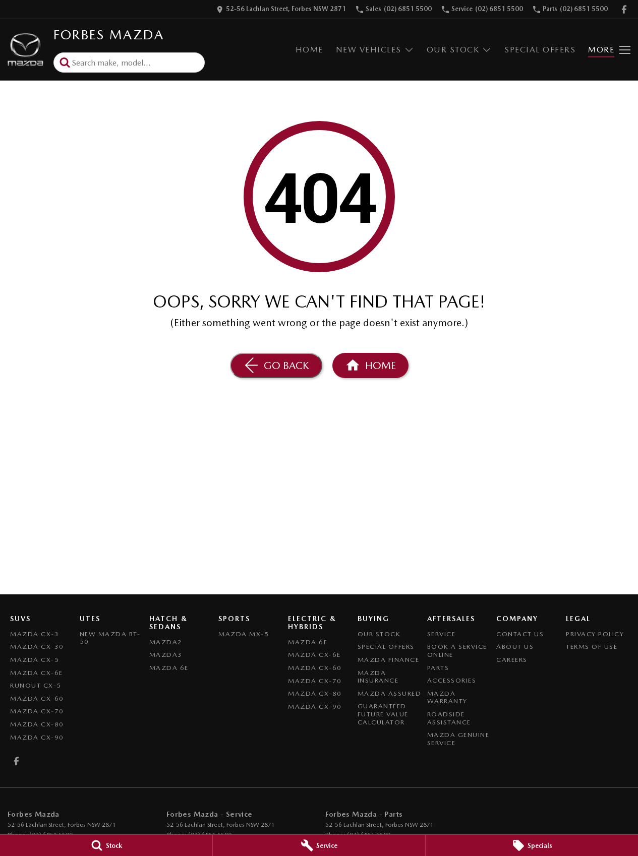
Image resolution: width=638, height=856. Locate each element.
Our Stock (453, 49)
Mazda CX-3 (34, 634)
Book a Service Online (457, 650)
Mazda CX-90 (37, 737)
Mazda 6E (169, 667)
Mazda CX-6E (36, 673)
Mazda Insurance (378, 677)
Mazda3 (166, 654)
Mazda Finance (389, 659)
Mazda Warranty (447, 697)
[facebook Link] (624, 9)
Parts (438, 667)
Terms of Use (591, 646)
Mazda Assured (390, 693)
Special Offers (539, 49)
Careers (512, 659)
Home (309, 49)
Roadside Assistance (449, 718)
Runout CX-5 (36, 685)
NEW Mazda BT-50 (110, 638)
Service (441, 634)
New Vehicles (368, 49)
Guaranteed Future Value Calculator (383, 713)
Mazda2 (166, 642)
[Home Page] (25, 49)
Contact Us (520, 634)
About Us (515, 646)
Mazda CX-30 (37, 646)
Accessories (452, 680)
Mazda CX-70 (37, 711)
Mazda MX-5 (243, 634)
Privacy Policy (595, 634)
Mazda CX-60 (37, 698)
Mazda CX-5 (34, 659)
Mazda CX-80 (37, 724)
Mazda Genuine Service (458, 739)
